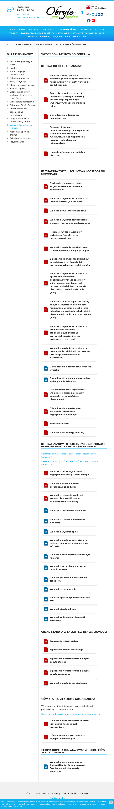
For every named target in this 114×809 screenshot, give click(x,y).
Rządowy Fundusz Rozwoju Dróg (70, 37)
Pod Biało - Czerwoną (38, 37)
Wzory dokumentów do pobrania (21, 127)
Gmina (22, 29)
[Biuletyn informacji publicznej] (96, 7)
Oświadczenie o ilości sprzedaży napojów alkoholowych (67, 737)
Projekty (13, 33)
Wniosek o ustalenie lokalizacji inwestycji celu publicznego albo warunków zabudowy (66, 498)
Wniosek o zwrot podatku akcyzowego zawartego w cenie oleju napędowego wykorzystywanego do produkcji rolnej (70, 80)
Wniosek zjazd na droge (63, 609)
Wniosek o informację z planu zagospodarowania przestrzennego (69, 473)
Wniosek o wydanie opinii (64, 531)
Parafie (13, 68)
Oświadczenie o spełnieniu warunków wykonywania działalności (70, 380)
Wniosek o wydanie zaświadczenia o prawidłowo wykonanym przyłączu (69, 249)
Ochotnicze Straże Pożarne (23, 105)
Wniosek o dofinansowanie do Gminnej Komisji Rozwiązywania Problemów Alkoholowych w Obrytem (67, 766)
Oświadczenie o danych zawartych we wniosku (70, 368)
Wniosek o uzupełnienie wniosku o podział (67, 521)
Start (13, 29)
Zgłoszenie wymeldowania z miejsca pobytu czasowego (70, 672)
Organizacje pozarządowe (22, 101)
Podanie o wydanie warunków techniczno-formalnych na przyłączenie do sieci (66, 235)
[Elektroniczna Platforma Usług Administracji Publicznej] (94, 14)
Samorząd (34, 29)
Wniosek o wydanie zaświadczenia (68, 683)
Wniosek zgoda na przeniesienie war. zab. (70, 599)
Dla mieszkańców (68, 29)
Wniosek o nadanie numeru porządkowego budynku (64, 485)
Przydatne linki (17, 141)
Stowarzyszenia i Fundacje (22, 85)
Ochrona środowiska (19, 78)
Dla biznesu (86, 29)
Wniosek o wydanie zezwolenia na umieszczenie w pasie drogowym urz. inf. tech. (70, 543)
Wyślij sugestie (57, 798)
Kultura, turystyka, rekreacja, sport (18, 73)
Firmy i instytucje (18, 81)
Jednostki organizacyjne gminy (21, 63)
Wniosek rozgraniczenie (63, 589)
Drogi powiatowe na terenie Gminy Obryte (20, 120)
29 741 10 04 (25, 10)
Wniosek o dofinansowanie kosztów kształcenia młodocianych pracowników (69, 724)
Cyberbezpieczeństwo (20, 138)
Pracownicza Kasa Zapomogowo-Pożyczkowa (18, 112)
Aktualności (48, 29)
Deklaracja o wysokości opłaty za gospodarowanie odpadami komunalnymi (66, 186)
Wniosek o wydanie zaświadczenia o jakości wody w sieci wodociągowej (70, 221)
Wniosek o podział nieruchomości (68, 510)
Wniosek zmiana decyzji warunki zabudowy (67, 619)
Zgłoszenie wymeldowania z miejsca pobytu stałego (70, 660)
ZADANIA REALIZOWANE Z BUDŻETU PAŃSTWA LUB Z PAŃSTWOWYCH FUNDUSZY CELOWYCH (63, 33)
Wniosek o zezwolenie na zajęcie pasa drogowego (68, 568)
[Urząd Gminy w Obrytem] (62, 13)
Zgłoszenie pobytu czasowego (66, 649)
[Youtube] (93, 20)
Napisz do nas (23, 14)
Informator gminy (18, 88)
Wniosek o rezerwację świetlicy (67, 432)
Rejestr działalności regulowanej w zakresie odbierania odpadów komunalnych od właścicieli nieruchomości (67, 394)
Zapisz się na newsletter (28, 17)
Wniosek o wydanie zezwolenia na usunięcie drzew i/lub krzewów (68, 200)
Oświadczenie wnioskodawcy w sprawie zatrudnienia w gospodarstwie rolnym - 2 (66, 411)
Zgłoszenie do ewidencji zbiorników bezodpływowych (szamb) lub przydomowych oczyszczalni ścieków (70, 262)
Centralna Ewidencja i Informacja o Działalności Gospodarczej (70, 714)
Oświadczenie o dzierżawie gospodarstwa (64, 116)
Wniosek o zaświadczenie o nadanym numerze (70, 556)
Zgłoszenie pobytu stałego (64, 641)
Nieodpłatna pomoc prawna (19, 133)
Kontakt (99, 29)
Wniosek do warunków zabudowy (68, 210)
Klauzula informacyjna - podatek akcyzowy (67, 154)
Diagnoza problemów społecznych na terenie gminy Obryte (21, 95)
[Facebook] (89, 20)
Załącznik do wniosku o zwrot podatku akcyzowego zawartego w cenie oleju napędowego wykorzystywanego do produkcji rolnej (67, 99)
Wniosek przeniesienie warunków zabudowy (68, 579)
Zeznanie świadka (60, 423)
